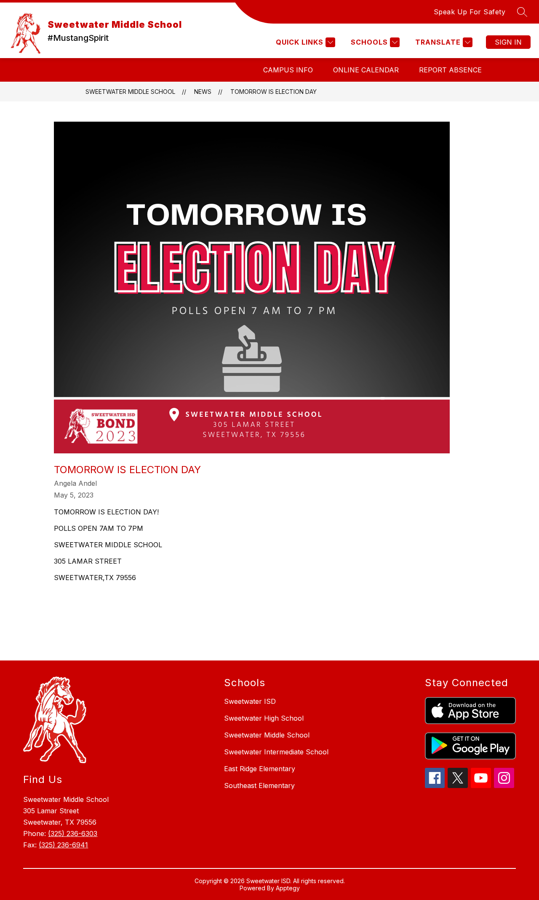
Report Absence (450, 70)
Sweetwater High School (264, 718)
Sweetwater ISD (250, 701)
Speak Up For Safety (470, 12)
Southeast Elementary (259, 785)
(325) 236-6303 (72, 833)
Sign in (508, 42)
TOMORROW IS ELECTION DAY (273, 91)
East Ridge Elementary (259, 768)
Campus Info (288, 70)
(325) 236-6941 (63, 845)
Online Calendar (366, 70)
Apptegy (288, 888)
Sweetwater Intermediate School (276, 752)
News (202, 91)
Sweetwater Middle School (130, 91)
